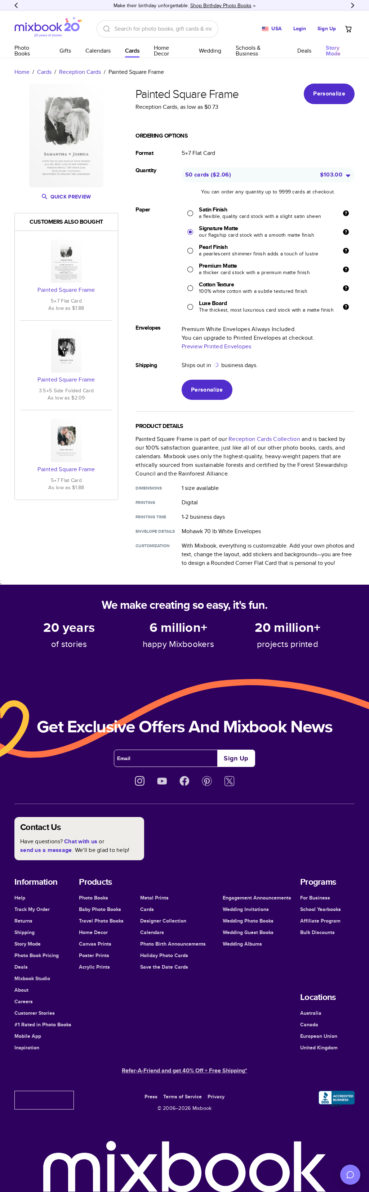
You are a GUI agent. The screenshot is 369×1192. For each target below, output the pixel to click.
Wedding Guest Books (248, 932)
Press (151, 1096)
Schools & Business (248, 51)
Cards (132, 50)
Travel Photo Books (101, 920)
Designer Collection (163, 920)
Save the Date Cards (164, 966)
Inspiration (26, 1047)
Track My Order (32, 909)
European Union (318, 1036)
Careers (23, 1001)
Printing (145, 502)
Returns (23, 920)
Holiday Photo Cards (164, 955)
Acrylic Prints (94, 966)
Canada (309, 1024)
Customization (152, 546)
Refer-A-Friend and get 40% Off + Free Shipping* (184, 1070)
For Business (315, 897)
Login (299, 28)
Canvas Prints (95, 943)
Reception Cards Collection (264, 439)
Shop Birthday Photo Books (221, 5)
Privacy (216, 1096)
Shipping (24, 932)
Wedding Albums (242, 943)
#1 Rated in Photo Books (42, 1024)
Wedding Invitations (246, 909)
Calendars (98, 50)
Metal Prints (154, 897)
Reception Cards (80, 72)
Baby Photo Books (100, 909)
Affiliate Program (320, 920)
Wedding (210, 50)
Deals (304, 50)
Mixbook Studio (32, 978)
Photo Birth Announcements (173, 943)
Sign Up (326, 28)
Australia (310, 1013)
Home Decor (161, 51)
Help (19, 897)
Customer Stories (34, 1013)
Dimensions (148, 488)
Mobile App (27, 1036)
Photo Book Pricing (36, 955)
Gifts (65, 50)
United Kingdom (319, 1047)
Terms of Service (182, 1096)
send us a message (46, 850)
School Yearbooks (320, 909)
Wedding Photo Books (248, 920)
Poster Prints (94, 955)
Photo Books (22, 51)
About (21, 990)
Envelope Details (155, 531)
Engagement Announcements (257, 897)
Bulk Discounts (317, 932)
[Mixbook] (48, 28)
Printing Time (150, 517)
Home (22, 72)
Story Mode (27, 943)
